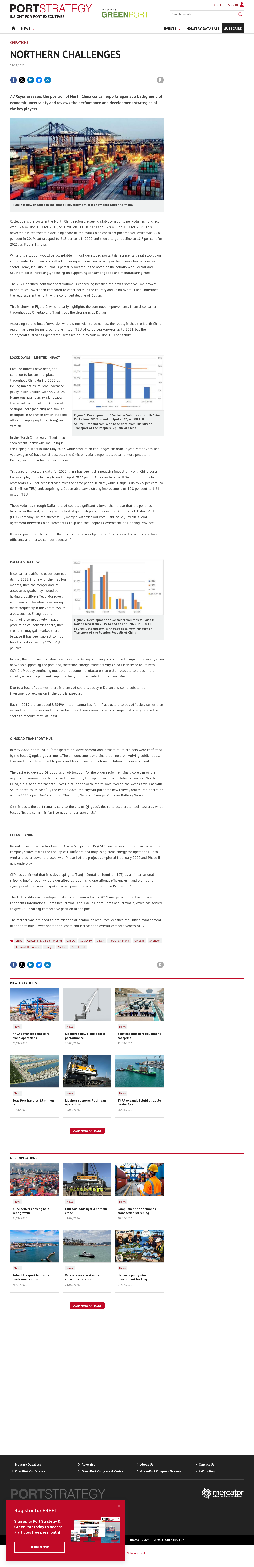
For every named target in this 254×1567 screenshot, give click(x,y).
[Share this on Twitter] (22, 79)
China (19, 940)
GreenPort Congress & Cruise (102, 1471)
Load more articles (87, 1130)
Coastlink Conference (30, 1471)
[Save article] (160, 79)
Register (217, 5)
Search (240, 14)
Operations (19, 42)
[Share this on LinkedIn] (30, 79)
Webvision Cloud (136, 1553)
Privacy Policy (139, 1540)
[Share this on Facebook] (13, 79)
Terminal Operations (28, 947)
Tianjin (49, 947)
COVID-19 (86, 940)
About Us (146, 1464)
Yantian (62, 947)
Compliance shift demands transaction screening (137, 1211)
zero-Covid (78, 947)
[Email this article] (47, 79)
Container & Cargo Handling (44, 940)
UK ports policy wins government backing (132, 1277)
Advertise (88, 1464)
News (17, 1026)
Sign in (114, 72)
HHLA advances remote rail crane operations (32, 1036)
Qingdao (139, 940)
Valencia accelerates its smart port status (82, 1277)
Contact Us (206, 1464)
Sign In (233, 5)
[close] (164, 72)
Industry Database (28, 1464)
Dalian (100, 940)
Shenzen (154, 940)
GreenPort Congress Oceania (160, 1471)
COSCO (70, 940)
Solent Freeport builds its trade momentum (31, 1277)
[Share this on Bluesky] (39, 79)
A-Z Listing (207, 1471)
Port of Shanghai (119, 940)
